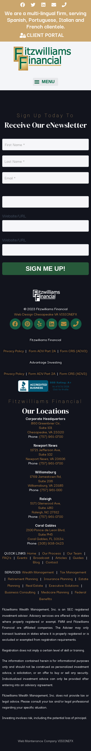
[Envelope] (53, 4)
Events (22, 557)
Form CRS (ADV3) (73, 350)
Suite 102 (46, 454)
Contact (52, 561)
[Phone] (64, 4)
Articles (61, 557)
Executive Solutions (64, 585)
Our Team (74, 553)
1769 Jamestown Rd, (45, 476)
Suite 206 (45, 480)
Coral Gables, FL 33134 (46, 538)
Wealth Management (38, 571)
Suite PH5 (45, 534)
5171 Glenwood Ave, (45, 503)
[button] (45, 82)
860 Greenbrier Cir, (45, 423)
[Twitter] (33, 4)
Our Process (51, 553)
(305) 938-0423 (50, 543)
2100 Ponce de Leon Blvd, (45, 529)
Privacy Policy (14, 350)
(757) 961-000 (51, 489)
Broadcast (41, 557)
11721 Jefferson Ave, (45, 449)
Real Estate (34, 585)
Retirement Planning (23, 578)
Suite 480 (45, 507)
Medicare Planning (55, 591)
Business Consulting (20, 591)
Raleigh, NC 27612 (45, 511)
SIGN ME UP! (45, 268)
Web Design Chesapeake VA (36, 314)
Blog (36, 561)
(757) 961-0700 (51, 436)
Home (31, 553)
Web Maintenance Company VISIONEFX (45, 740)
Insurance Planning (58, 578)
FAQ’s (6, 557)
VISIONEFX (68, 314)
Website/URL (14, 215)
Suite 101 (45, 427)
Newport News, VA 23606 (45, 458)
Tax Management (73, 571)
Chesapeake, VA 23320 (45, 431)
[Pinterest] (27, 323)
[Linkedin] (43, 4)
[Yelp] (39, 323)
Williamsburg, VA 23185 (45, 485)
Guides (78, 557)
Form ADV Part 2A (42, 350)
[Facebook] (22, 4)
